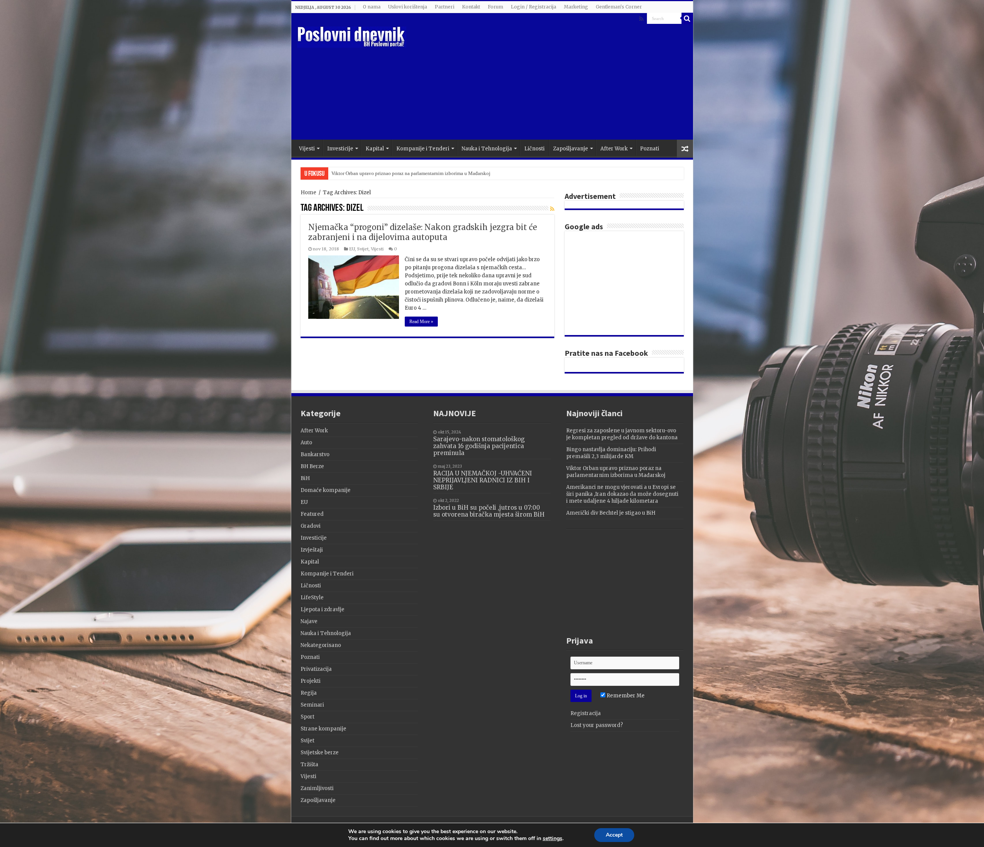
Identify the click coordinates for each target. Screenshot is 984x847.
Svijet (363, 249)
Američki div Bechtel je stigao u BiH (610, 513)
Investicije (340, 148)
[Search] (687, 18)
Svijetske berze (320, 752)
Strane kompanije (323, 728)
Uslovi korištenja (407, 7)
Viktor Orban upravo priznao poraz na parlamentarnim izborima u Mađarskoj (410, 173)
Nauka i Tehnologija (487, 148)
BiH (305, 478)
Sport (307, 717)
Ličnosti (534, 148)
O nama (372, 7)
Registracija (585, 713)
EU (352, 249)
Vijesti (307, 148)
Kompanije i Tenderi (422, 148)
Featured (312, 514)
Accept (614, 835)
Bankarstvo (315, 454)
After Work (614, 148)
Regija (309, 693)
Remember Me (625, 695)
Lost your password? (596, 725)
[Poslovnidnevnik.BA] (351, 36)
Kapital (375, 148)
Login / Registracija (533, 7)
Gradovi (311, 526)
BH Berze (312, 466)
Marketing (576, 7)
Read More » (421, 321)
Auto (306, 442)
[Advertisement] (547, 78)
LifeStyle (312, 597)
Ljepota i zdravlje (322, 609)
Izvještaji (312, 550)
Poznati (649, 148)
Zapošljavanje (570, 148)
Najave (309, 621)
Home (308, 192)
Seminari (312, 705)
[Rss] (641, 18)
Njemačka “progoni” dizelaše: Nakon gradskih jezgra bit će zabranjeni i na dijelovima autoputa (422, 232)
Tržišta (309, 764)
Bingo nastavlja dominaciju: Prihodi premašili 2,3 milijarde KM (611, 453)
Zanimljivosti (317, 788)
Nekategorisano (321, 645)
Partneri (444, 7)
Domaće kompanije (326, 490)
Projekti (311, 681)
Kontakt (471, 7)
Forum (495, 7)
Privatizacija (316, 669)
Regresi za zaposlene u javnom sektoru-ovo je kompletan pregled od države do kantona (622, 434)
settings (552, 838)
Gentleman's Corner (619, 7)
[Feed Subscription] (552, 208)
